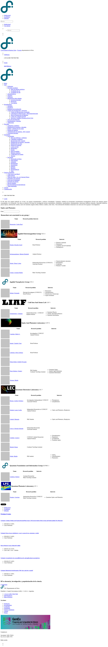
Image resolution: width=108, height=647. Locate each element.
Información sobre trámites (14, 98)
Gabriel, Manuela (14, 419)
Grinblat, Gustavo (14, 438)
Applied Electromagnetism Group (29, 234)
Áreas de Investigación (13, 119)
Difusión (6, 18)
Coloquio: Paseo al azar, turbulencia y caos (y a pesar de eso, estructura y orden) (20, 533)
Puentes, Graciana (14, 497)
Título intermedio (12, 186)
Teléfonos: (7, 54)
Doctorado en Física (16, 159)
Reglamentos (14, 163)
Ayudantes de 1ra (15, 91)
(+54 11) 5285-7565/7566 (11, 594)
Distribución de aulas (16, 144)
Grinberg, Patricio (14, 477)
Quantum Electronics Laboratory (27, 390)
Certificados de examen (17, 154)
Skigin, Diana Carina (15, 263)
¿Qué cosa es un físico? (13, 174)
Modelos (13, 168)
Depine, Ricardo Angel (16, 245)
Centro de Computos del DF (18, 116)
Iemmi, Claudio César (16, 343)
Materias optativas (15, 153)
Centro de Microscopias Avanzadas (20, 112)
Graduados (7, 606)
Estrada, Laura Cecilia (16, 410)
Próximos (6, 514)
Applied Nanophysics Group (19, 282)
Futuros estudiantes (9, 172)
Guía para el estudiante (13, 180)
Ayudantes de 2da (15, 92)
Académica (7, 17)
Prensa (6, 612)
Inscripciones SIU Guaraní (18, 140)
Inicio (5, 83)
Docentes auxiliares (12, 88)
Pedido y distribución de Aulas (15, 128)
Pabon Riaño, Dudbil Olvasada (18, 362)
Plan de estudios (15, 151)
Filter (2, 211)
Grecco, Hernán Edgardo (16, 428)
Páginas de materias (12, 130)
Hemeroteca (14, 148)
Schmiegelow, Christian (16, 313)
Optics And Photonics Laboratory (33, 323)
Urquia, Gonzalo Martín (16, 272)
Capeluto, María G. (15, 334)
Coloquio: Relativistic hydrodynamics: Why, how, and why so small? (17, 570)
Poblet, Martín (13, 456)
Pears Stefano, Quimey (16, 371)
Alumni (6, 187)
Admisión (13, 162)
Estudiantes (7, 134)
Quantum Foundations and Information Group (26, 466)
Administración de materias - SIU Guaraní (18, 131)
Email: (6, 62)
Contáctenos (4, 584)
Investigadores (8, 104)
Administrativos (11, 94)
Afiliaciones (10, 122)
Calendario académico (13, 125)
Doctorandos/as (15, 169)
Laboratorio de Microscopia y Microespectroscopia (24, 113)
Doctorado (10, 157)
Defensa (13, 166)
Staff (5, 85)
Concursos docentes (12, 133)
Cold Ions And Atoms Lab (37, 302)
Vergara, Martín (14, 380)
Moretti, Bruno (14, 447)
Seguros (13, 156)
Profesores (10, 86)
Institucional (7, 15)
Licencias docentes (16, 100)
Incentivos (10, 107)
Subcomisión (14, 160)
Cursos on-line (15, 147)
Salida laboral (11, 175)
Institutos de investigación (14, 109)
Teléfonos (10, 97)
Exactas (19, 50)
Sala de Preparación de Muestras (19, 115)
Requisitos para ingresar (13, 178)
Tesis (12, 171)
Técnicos (9, 95)
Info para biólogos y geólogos (19, 137)
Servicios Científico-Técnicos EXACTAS (22, 118)
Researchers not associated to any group (15, 215)
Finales (13, 150)
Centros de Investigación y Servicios (17, 110)
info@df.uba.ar (7, 66)
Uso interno (7, 26)
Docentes (6, 124)
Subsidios (10, 106)
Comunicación (8, 189)
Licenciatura (10, 136)
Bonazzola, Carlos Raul (16, 224)
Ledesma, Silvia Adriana (16, 352)
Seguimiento (14, 165)
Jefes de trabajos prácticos (18, 89)
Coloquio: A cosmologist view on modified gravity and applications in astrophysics (20, 558)
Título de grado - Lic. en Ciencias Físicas (18, 177)
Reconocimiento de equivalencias (16, 184)
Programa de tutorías (12, 181)
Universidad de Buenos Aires (8, 50)
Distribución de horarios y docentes (16, 127)
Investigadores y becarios (14, 121)
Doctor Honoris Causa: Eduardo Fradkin (10, 545)
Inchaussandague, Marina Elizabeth (19, 254)
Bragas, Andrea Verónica (16, 401)
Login (5, 198)
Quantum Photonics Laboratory (22, 486)
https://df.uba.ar (8, 597)
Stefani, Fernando (14, 293)
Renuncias (13, 101)
